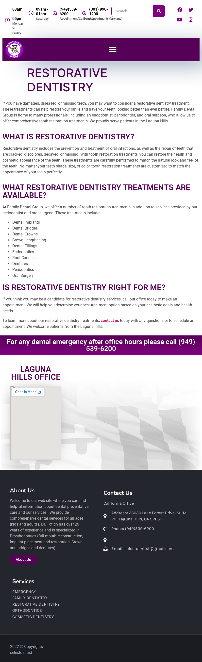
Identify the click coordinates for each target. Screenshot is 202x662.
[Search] (159, 11)
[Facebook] (180, 10)
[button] (113, 50)
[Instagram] (191, 20)
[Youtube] (180, 20)
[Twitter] (191, 10)
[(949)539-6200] (54, 13)
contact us (110, 320)
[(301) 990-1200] (84, 13)
